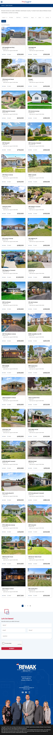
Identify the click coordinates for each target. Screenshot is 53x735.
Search (3, 21)
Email (4, 630)
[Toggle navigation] (1, 2)
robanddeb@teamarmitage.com (26, 687)
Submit (11, 648)
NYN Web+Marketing (22, 728)
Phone (31, 630)
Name (4, 625)
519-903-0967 (26, 689)
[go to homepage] (26, 2)
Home (2, 5)
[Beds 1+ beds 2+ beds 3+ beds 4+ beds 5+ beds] (33, 17)
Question (5, 636)
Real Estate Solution (7, 728)
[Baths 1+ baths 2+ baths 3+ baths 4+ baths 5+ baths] (41, 17)
